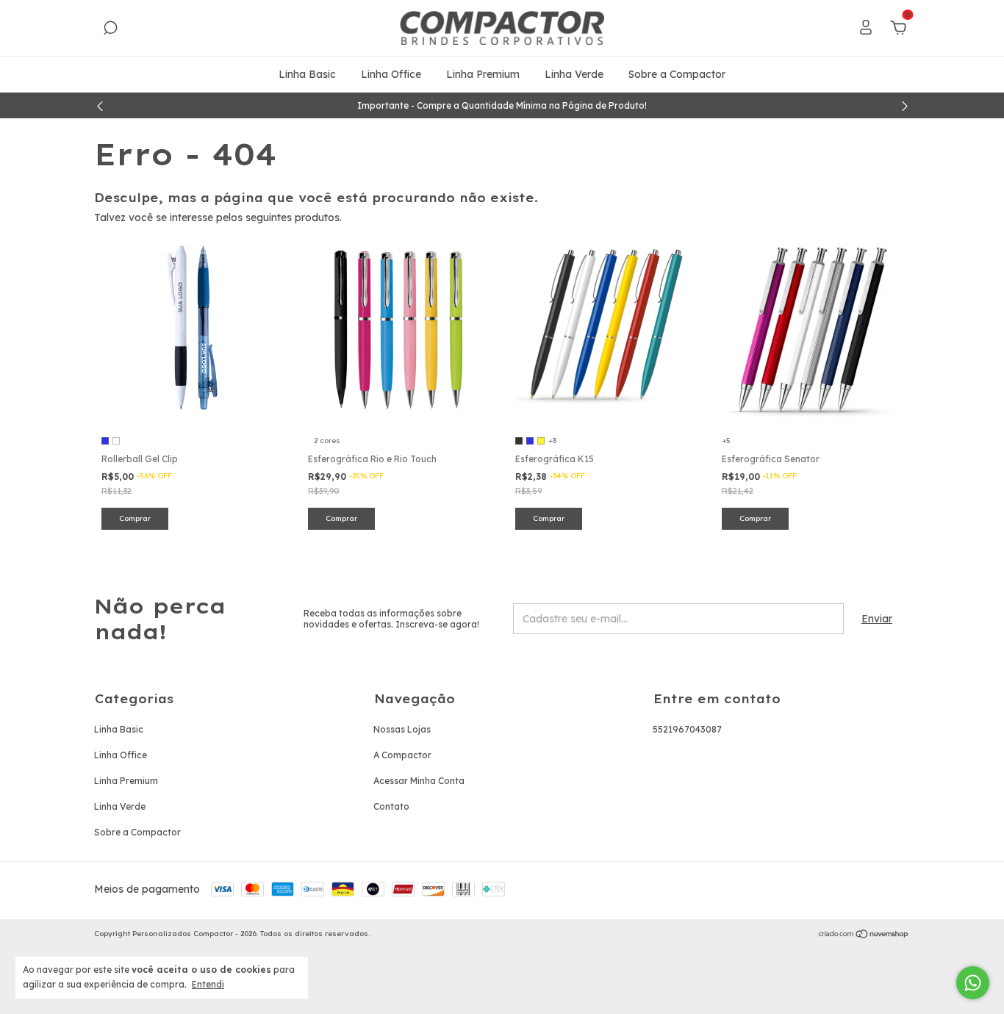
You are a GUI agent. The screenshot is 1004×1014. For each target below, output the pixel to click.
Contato (391, 806)
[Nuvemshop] (864, 935)
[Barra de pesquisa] (110, 30)
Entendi (208, 984)
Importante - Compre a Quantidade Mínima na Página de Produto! (502, 105)
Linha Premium (483, 74)
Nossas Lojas (402, 729)
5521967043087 (687, 729)
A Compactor (402, 754)
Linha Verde (574, 74)
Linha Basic (307, 74)
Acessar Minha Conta (419, 780)
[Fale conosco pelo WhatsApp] (972, 982)
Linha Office (391, 74)
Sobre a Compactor (676, 74)
